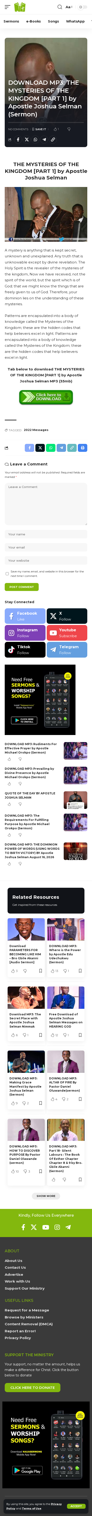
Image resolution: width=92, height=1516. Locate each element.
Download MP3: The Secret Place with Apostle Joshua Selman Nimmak (25, 1020)
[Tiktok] (25, 650)
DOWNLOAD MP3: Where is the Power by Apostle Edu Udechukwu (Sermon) (65, 954)
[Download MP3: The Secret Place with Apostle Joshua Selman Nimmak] (26, 998)
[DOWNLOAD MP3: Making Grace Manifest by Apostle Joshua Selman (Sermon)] (26, 1062)
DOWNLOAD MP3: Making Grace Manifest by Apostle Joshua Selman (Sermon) (25, 1087)
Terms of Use (31, 1508)
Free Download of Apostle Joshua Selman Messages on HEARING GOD (66, 1020)
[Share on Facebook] (18, 140)
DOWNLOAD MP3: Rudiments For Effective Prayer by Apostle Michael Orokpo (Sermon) (31, 748)
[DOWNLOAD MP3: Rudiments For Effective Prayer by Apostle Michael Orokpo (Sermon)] (75, 751)
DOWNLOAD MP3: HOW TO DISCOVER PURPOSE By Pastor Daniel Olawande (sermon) (24, 1155)
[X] (67, 616)
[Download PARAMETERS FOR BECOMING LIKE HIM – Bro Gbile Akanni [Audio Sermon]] (26, 929)
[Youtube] (67, 633)
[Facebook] (25, 616)
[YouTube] (45, 1227)
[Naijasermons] (20, 7)
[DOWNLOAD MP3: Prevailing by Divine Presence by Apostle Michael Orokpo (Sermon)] (75, 775)
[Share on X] (27, 140)
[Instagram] (25, 633)
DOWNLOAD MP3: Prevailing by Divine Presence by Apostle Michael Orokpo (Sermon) (29, 773)
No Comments (18, 129)
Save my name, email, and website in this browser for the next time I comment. (47, 574)
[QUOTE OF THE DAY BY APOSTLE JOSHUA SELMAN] (75, 800)
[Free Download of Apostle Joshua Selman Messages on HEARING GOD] (65, 998)
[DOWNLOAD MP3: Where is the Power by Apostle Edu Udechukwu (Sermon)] (65, 929)
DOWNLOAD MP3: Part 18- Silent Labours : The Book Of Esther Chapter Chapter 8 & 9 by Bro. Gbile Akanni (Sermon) (65, 1159)
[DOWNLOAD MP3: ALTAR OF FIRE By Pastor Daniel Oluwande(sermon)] (65, 1062)
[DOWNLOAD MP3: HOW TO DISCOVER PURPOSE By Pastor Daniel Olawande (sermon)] (26, 1130)
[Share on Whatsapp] (35, 140)
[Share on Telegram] (44, 140)
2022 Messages (36, 430)
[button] (76, 1506)
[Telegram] (67, 650)
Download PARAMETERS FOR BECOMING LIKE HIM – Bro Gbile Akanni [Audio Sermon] (25, 954)
